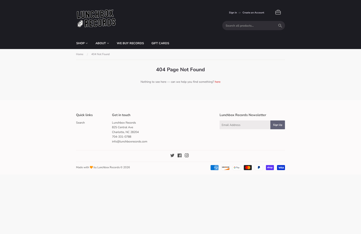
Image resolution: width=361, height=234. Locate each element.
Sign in (233, 12)
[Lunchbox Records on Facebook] (179, 156)
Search (80, 123)
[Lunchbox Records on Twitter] (172, 156)
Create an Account (253, 12)
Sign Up (277, 125)
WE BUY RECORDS (130, 43)
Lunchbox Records (108, 167)
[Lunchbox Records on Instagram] (187, 156)
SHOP (80, 43)
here (217, 82)
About (101, 43)
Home (79, 54)
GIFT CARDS (160, 43)
